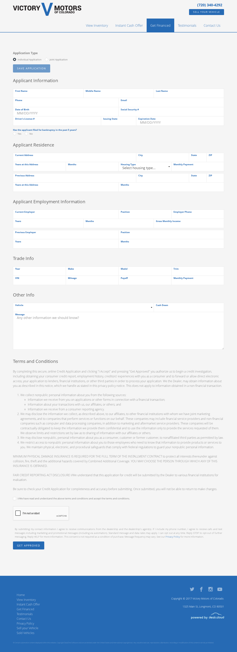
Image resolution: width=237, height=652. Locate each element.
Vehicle (19, 305)
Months (72, 164)
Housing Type (128, 164)
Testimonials (187, 25)
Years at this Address (26, 164)
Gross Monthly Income (168, 221)
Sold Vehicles (25, 633)
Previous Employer (25, 232)
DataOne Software (71, 642)
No (31, 133)
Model (124, 268)
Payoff (124, 278)
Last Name (162, 91)
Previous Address (24, 175)
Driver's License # (25, 118)
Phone (18, 100)
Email (124, 100)
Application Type (25, 53)
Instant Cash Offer (129, 25)
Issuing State (110, 118)
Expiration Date (147, 118)
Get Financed (160, 25)
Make (71, 268)
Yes (19, 133)
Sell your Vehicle (206, 12)
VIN (17, 278)
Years (18, 221)
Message (20, 314)
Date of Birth (22, 109)
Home (21, 595)
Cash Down (162, 305)
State (194, 155)
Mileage (72, 278)
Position (125, 211)
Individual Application (29, 59)
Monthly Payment (183, 164)
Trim (176, 268)
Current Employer (25, 211)
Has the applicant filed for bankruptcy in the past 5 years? (45, 129)
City (140, 155)
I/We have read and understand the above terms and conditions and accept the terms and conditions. (74, 498)
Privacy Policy (173, 536)
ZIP (210, 155)
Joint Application (59, 59)
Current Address (24, 155)
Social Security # (130, 109)
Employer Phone (182, 211)
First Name (21, 91)
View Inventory (97, 25)
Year (17, 268)
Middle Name (93, 91)
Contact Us (212, 25)
